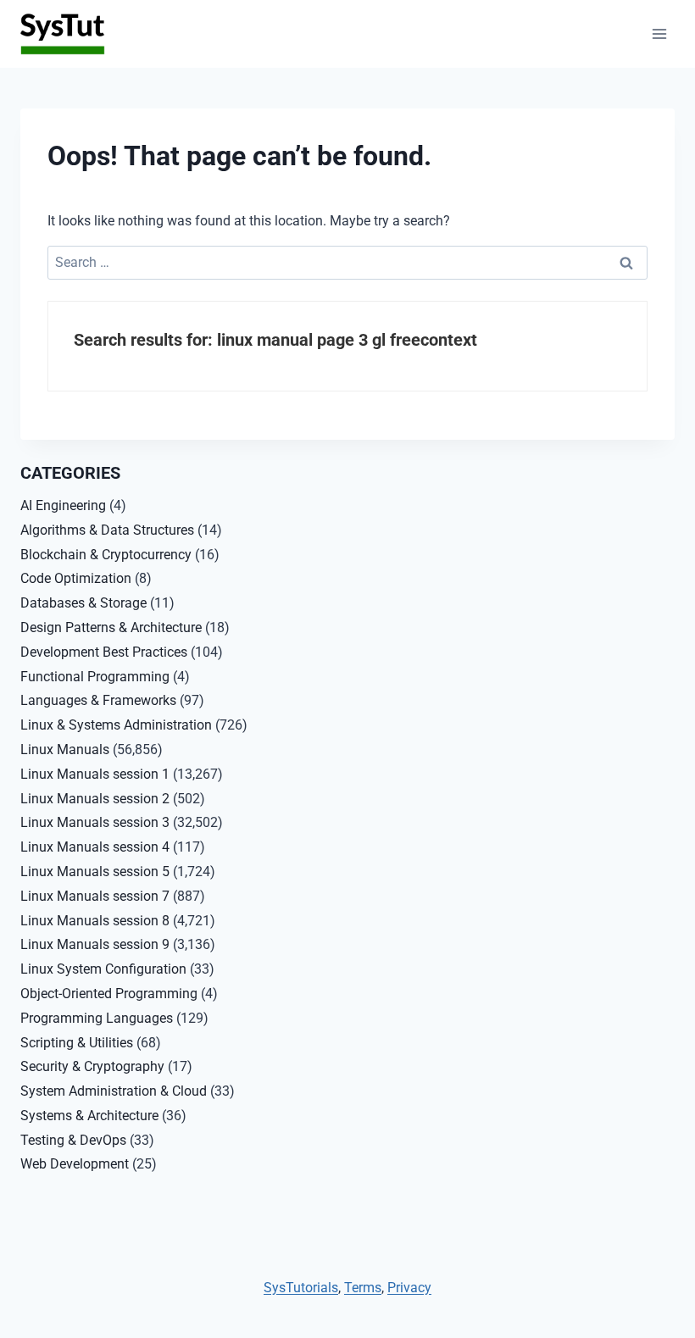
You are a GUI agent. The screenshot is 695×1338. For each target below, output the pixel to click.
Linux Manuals (64, 749)
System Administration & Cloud (113, 1091)
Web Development (74, 1164)
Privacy (409, 1288)
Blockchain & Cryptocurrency (106, 555)
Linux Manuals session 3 (95, 822)
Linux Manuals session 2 (95, 799)
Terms (362, 1288)
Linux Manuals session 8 (95, 921)
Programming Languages (96, 1018)
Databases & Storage (83, 603)
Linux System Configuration (103, 969)
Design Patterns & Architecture (111, 627)
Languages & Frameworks (98, 700)
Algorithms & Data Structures (107, 530)
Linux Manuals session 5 (95, 871)
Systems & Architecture (89, 1116)
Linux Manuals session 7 (95, 896)
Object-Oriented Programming (108, 993)
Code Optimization (75, 578)
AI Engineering (63, 505)
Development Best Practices (103, 652)
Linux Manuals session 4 (95, 847)
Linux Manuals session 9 (95, 944)
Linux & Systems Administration (116, 725)
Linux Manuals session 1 (95, 774)
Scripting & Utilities (76, 1043)
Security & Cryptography (92, 1066)
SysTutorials (301, 1288)
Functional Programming (95, 677)
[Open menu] (659, 33)
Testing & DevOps (73, 1140)
